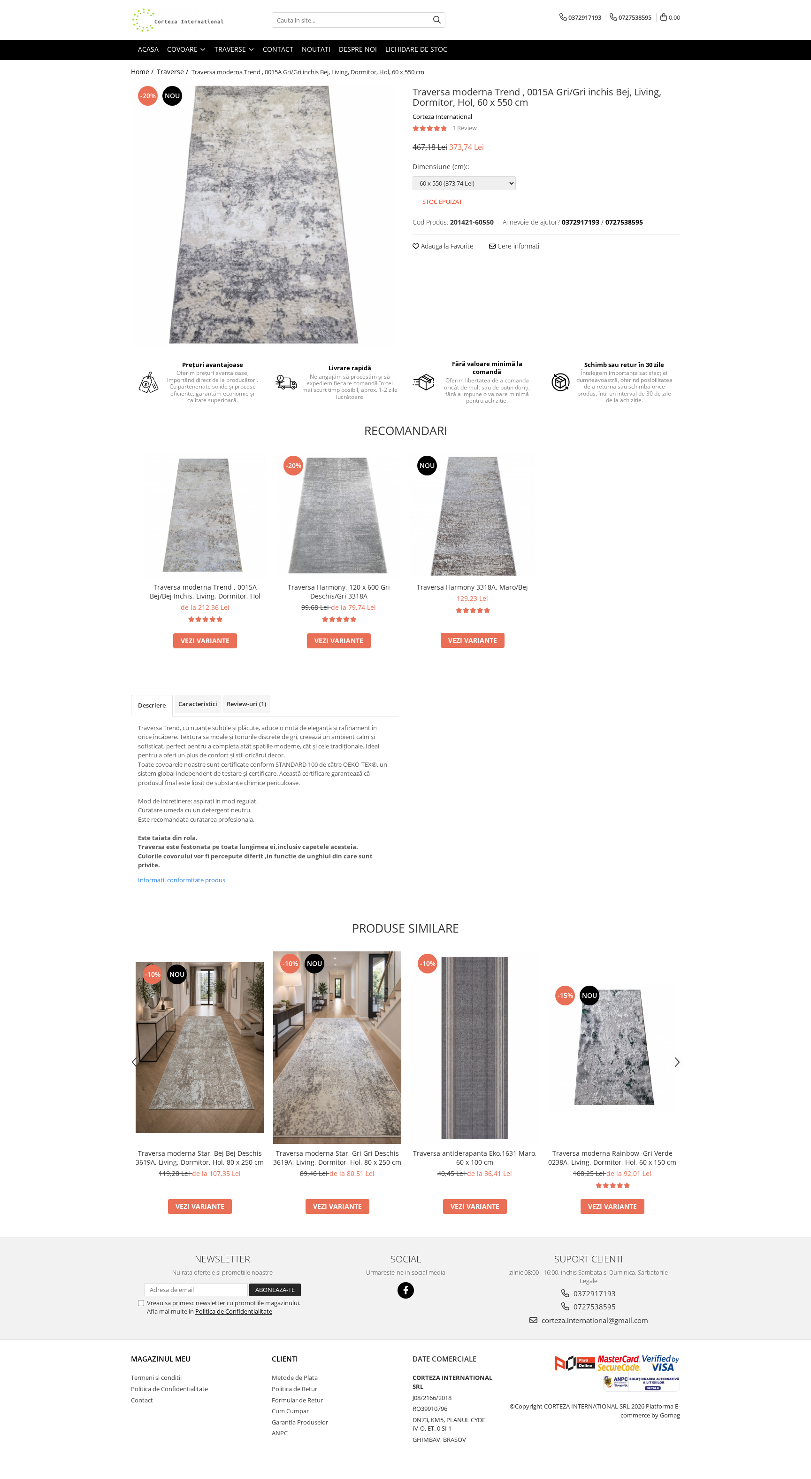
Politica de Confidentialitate (233, 1311)
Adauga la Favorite (446, 245)
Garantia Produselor (300, 1422)
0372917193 (594, 1293)
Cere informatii (518, 245)
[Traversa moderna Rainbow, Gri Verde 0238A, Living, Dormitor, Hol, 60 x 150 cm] (612, 1047)
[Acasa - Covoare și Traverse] (178, 20)
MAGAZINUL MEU (161, 1358)
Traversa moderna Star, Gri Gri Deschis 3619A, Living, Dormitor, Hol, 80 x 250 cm (337, 1158)
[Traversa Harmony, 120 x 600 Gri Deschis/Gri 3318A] (338, 515)
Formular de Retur (297, 1400)
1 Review (464, 128)
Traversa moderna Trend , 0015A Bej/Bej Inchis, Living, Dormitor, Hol (205, 591)
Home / (143, 71)
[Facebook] (406, 1290)
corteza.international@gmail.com (594, 1320)
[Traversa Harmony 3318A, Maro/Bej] (472, 515)
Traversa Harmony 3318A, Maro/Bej (472, 587)
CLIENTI (285, 1358)
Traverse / (173, 71)
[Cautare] (436, 20)
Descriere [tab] (152, 705)
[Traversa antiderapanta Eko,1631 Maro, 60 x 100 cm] (475, 1047)
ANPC (280, 1433)
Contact (142, 1400)
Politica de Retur (294, 1389)
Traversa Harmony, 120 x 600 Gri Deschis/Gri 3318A (339, 591)
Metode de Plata (295, 1377)
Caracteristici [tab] (197, 704)
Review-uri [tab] (246, 704)
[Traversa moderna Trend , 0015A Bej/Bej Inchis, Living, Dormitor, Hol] (205, 515)
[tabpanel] (264, 215)
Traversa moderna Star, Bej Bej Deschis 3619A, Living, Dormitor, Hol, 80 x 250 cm (200, 1158)
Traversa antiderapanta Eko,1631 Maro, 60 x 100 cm (475, 1158)
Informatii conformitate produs (181, 880)
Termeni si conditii (156, 1377)
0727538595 (594, 1306)
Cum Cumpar (290, 1411)
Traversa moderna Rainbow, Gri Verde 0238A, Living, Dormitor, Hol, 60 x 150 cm (612, 1158)
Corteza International (442, 116)
